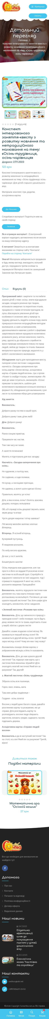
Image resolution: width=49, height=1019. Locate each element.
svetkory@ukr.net (15, 981)
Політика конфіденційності (17, 901)
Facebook (11, 226)
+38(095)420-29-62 (17, 989)
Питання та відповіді (14, 896)
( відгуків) (20, 124)
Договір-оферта (12, 906)
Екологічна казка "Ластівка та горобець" (27, 962)
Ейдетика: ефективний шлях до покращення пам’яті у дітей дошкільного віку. (27, 939)
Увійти (37, 16)
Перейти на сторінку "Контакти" (17, 253)
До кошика (11, 209)
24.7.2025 (23, 926)
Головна (23, 40)
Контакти (8, 891)
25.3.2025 (23, 955)
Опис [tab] (5, 289)
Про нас (8, 886)
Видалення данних (13, 911)
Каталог (39, 6)
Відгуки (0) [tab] (19, 289)
